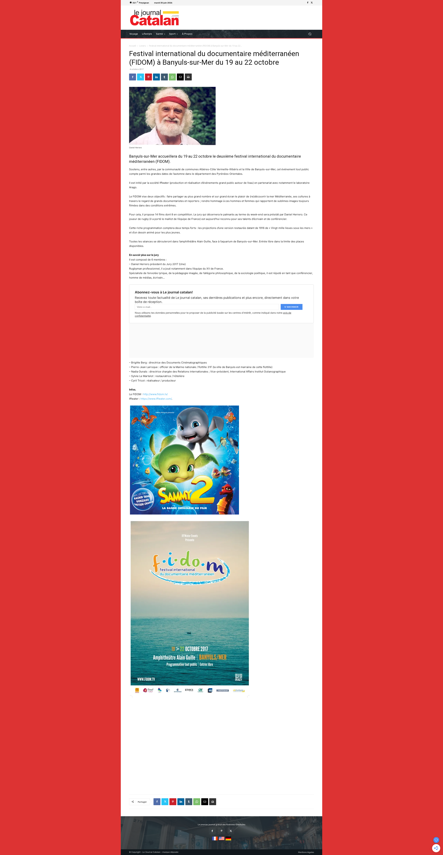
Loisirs (142, 45)
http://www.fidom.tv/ (155, 394)
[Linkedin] (156, 77)
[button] (310, 34)
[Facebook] (308, 3)
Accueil (132, 45)
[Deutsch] (228, 840)
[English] (222, 840)
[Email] (180, 77)
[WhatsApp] (172, 77)
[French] (215, 840)
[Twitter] (312, 3)
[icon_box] (178, 3)
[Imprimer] (188, 77)
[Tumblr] (164, 77)
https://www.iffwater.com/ (156, 398)
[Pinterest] (148, 77)
